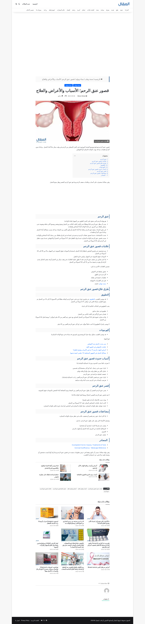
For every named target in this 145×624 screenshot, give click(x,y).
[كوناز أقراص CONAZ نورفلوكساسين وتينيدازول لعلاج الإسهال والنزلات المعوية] (47, 535)
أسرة (78, 10)
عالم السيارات (61, 10)
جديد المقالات (26, 4)
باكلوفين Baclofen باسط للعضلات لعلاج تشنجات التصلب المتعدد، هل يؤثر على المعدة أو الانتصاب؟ (73, 545)
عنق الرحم (103, 159)
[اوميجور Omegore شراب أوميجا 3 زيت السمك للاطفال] (47, 513)
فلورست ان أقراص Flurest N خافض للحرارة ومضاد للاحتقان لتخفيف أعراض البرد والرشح (98, 545)
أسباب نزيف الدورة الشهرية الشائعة (87, 474)
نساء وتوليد (80, 79)
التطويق (103, 165)
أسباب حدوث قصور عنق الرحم (97, 169)
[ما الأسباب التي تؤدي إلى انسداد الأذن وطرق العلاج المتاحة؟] (98, 513)
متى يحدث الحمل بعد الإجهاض (96, 344)
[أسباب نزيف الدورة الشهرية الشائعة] (104, 477)
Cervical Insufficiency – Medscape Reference (90, 448)
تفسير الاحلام (30, 10)
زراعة (45, 10)
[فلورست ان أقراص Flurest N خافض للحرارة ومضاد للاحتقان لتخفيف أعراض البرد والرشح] (98, 535)
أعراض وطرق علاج (72, 488)
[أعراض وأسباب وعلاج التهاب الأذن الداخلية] (104, 468)
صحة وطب (89, 79)
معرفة (107, 10)
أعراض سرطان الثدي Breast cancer (98, 567)
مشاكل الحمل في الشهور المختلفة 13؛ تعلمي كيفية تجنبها (88, 353)
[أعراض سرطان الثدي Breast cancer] (98, 558)
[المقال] (124, 4)
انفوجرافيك (52, 10)
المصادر (103, 175)
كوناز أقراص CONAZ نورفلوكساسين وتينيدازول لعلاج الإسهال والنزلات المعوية (47, 545)
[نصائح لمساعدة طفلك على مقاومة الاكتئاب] (65, 477)
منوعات (39, 10)
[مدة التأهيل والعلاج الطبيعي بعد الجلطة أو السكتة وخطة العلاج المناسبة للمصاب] (72, 558)
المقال (115, 620)
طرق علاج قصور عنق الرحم (98, 163)
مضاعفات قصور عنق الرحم (98, 173)
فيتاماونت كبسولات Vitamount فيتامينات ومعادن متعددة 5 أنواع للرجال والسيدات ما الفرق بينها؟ (47, 569)
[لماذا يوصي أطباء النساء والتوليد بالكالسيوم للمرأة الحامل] (65, 468)
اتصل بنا (17, 620)
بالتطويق (92, 299)
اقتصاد (68, 10)
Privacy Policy (25, 620)
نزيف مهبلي (102, 284)
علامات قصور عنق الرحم (99, 161)
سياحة (102, 10)
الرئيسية (35, 4)
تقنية (121, 10)
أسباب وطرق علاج (82, 488)
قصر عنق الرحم (101, 171)
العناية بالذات (90, 10)
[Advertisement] (72, 44)
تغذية (112, 10)
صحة (97, 10)
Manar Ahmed (82, 96)
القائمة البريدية (35, 620)
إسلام (83, 10)
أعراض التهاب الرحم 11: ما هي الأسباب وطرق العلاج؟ (89, 350)
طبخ (117, 10)
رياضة (73, 10)
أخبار (127, 10)
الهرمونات (102, 167)
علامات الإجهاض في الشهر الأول (96, 347)
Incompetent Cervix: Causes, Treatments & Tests (89, 445)
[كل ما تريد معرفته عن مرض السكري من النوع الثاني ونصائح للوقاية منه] (72, 513)
